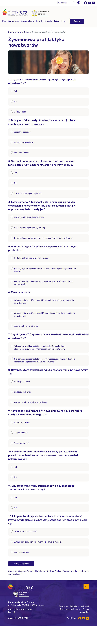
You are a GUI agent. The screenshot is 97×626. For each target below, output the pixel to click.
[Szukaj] (59, 2)
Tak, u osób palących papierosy (28, 193)
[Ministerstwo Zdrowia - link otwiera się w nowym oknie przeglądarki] (21, 594)
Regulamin (63, 606)
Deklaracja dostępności (70, 609)
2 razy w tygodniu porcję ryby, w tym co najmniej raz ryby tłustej (43, 238)
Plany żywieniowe (10, 21)
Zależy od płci (20, 112)
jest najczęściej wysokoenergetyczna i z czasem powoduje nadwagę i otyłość (45, 269)
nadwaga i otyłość (22, 381)
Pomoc (86, 609)
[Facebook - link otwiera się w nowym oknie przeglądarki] (85, 2)
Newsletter (84, 612)
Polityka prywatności (79, 606)
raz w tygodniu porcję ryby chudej (29, 228)
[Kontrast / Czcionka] (85, 2)
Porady (39, 21)
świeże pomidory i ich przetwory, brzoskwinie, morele (37, 542)
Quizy (56, 21)
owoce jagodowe (21, 552)
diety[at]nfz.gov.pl (23, 609)
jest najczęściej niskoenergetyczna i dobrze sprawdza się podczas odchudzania (43, 282)
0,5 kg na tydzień (22, 422)
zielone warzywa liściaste (25, 531)
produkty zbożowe (22, 132)
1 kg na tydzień (21, 433)
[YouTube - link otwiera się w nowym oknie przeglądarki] (89, 2)
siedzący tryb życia (22, 392)
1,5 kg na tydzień (21, 443)
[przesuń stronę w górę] (86, 586)
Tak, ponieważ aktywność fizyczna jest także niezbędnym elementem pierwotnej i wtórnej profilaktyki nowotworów (40, 347)
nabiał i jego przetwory (24, 142)
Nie (15, 101)
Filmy (63, 21)
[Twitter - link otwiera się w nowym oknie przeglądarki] (93, 2)
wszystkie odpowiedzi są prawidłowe (30, 402)
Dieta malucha (27, 21)
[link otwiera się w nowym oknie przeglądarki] (41, 14)
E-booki (48, 21)
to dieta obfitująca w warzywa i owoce (31, 258)
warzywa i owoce (21, 153)
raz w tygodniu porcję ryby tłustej (29, 217)
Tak (15, 91)
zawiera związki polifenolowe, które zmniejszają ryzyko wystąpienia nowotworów (44, 314)
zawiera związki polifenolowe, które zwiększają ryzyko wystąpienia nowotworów (44, 301)
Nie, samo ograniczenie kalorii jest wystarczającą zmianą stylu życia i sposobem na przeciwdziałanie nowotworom (44, 360)
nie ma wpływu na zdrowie (26, 326)
